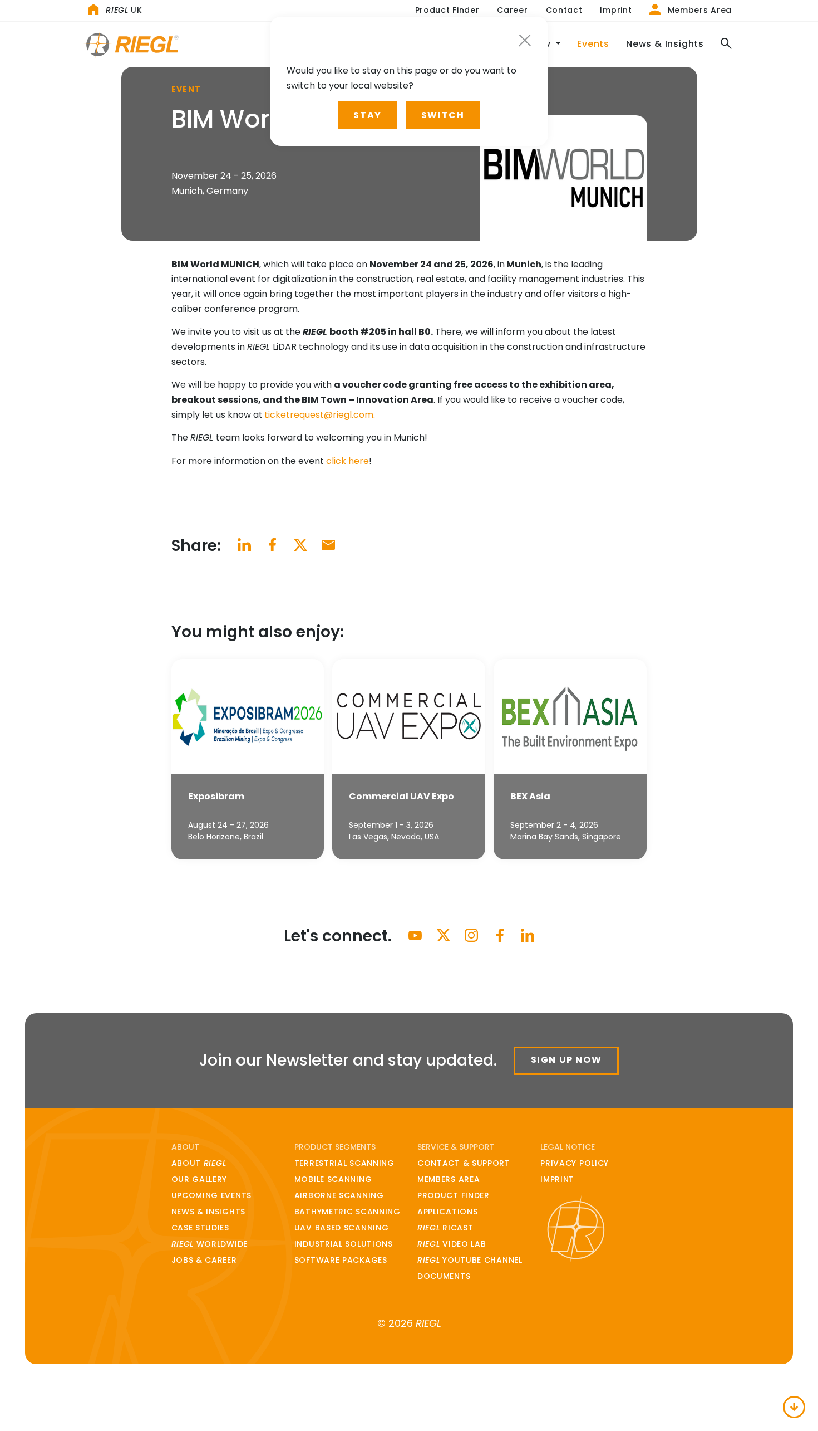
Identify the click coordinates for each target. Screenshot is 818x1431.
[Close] (525, 40)
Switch (443, 115)
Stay (367, 115)
